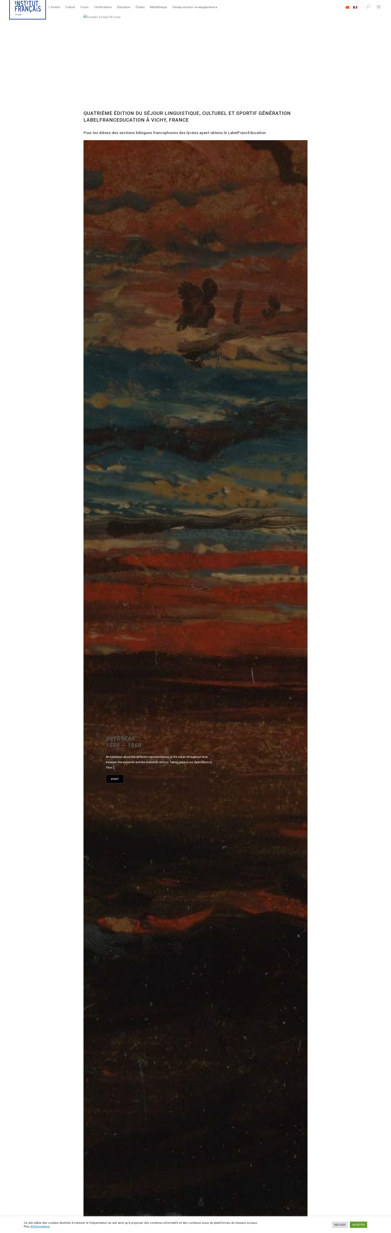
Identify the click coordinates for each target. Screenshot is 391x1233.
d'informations (40, 1226)
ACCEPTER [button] (358, 1224)
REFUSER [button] (339, 1224)
